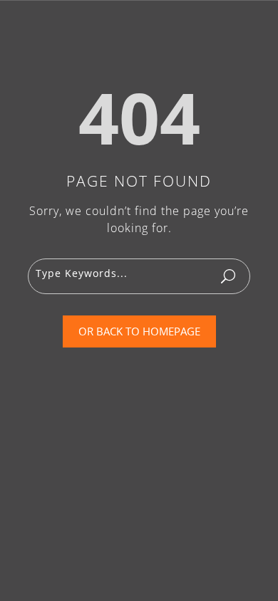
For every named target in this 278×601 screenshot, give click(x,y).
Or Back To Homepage (139, 331)
